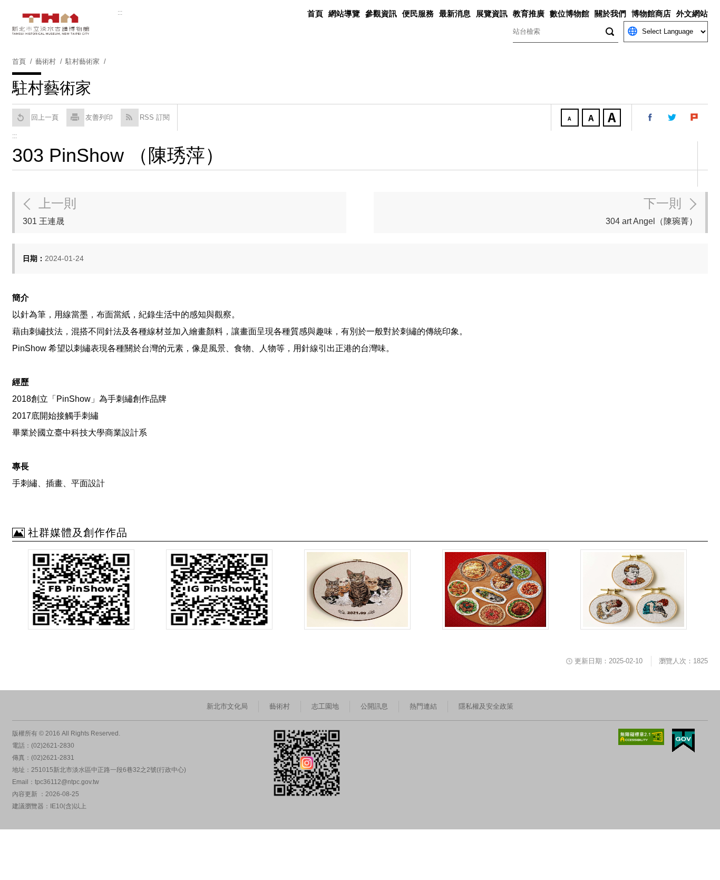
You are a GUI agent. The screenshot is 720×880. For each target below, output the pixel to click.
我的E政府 (683, 740)
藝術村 (279, 706)
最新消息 (455, 13)
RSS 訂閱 (155, 117)
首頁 (315, 13)
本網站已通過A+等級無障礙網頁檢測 (641, 737)
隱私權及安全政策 (486, 706)
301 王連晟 (49, 211)
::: (120, 12)
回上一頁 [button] (45, 117)
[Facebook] (81, 589)
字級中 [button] (592, 119)
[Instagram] (219, 589)
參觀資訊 (381, 13)
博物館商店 (651, 13)
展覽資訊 (492, 13)
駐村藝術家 (82, 61)
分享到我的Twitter (673, 118)
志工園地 (325, 706)
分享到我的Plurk (695, 118)
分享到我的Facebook (650, 118)
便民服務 (418, 13)
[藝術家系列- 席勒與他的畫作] (633, 589)
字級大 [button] (613, 119)
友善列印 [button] (99, 117)
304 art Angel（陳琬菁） (651, 211)
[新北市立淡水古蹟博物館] (65, 24)
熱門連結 (423, 706)
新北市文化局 (227, 706)
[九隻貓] (357, 589)
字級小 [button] (571, 119)
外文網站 (692, 13)
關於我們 (610, 13)
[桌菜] (495, 589)
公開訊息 (374, 706)
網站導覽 (344, 13)
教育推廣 (528, 13)
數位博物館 (569, 13)
